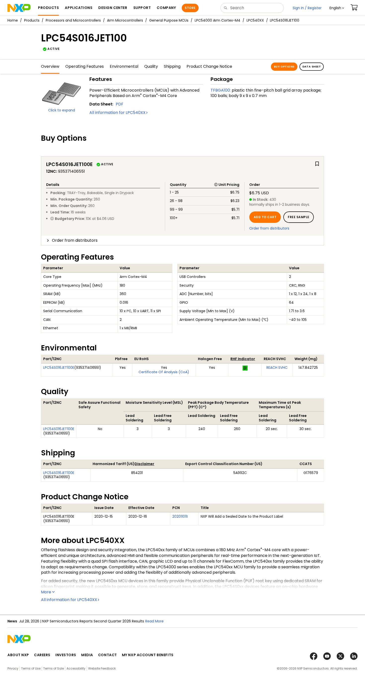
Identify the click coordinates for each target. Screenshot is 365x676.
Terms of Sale (53, 668)
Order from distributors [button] (75, 240)
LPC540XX (255, 20)
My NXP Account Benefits (148, 654)
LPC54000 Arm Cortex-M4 (217, 20)
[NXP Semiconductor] (19, 8)
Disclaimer (144, 463)
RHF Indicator (242, 358)
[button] (337, 7)
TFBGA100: (221, 90)
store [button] (190, 8)
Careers (42, 654)
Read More (154, 621)
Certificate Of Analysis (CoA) (164, 372)
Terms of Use (30, 668)
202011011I (180, 516)
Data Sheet (311, 66)
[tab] (182, 240)
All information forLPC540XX (117, 112)
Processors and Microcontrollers (73, 20)
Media (87, 654)
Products (31, 20)
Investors (65, 654)
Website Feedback (102, 668)
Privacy (12, 668)
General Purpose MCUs (168, 20)
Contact (107, 654)
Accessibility (76, 668)
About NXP (18, 654)
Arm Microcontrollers (125, 20)
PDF (119, 104)
